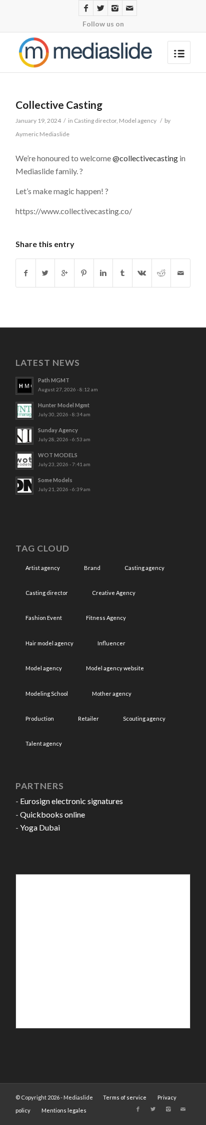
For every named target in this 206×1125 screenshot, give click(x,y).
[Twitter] (101, 7)
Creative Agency (114, 592)
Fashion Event (44, 617)
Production (40, 718)
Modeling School (47, 693)
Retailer (88, 718)
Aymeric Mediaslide (43, 134)
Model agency (137, 120)
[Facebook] (86, 7)
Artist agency (43, 567)
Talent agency (44, 743)
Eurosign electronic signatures (71, 801)
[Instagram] (115, 7)
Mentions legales (64, 1110)
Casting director (95, 120)
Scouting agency (144, 718)
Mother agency (112, 693)
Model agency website (115, 668)
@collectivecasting (145, 158)
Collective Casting (59, 104)
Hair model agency (50, 643)
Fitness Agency (106, 617)
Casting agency (144, 567)
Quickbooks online (52, 814)
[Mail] (129, 7)
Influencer (112, 643)
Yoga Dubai (40, 827)
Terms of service (124, 1097)
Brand (92, 567)
